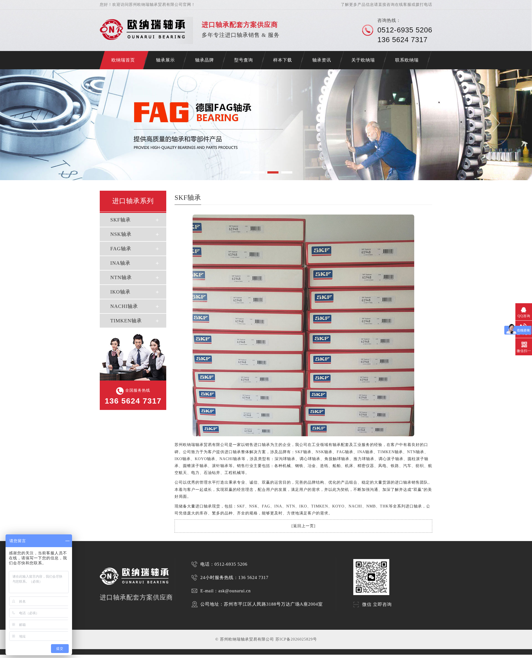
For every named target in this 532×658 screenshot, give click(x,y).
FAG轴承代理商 (131, 656)
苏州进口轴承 (22, 656)
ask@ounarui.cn (234, 590)
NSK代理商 (85, 656)
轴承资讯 (321, 60)
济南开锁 (3, 656)
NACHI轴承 (124, 306)
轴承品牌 (204, 60)
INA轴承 (120, 263)
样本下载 (282, 60)
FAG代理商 (94, 656)
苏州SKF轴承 (33, 656)
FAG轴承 (120, 248)
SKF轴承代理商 (105, 656)
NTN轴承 (121, 277)
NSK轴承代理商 (118, 656)
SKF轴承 (120, 220)
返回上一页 (303, 526)
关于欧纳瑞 (363, 60)
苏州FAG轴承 (55, 656)
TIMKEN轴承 (126, 320)
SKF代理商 (75, 656)
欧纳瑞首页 (123, 60)
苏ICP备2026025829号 (296, 639)
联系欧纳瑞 (407, 60)
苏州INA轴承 (66, 656)
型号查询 (243, 60)
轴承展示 (165, 60)
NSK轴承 (121, 234)
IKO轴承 (120, 292)
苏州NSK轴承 (44, 656)
